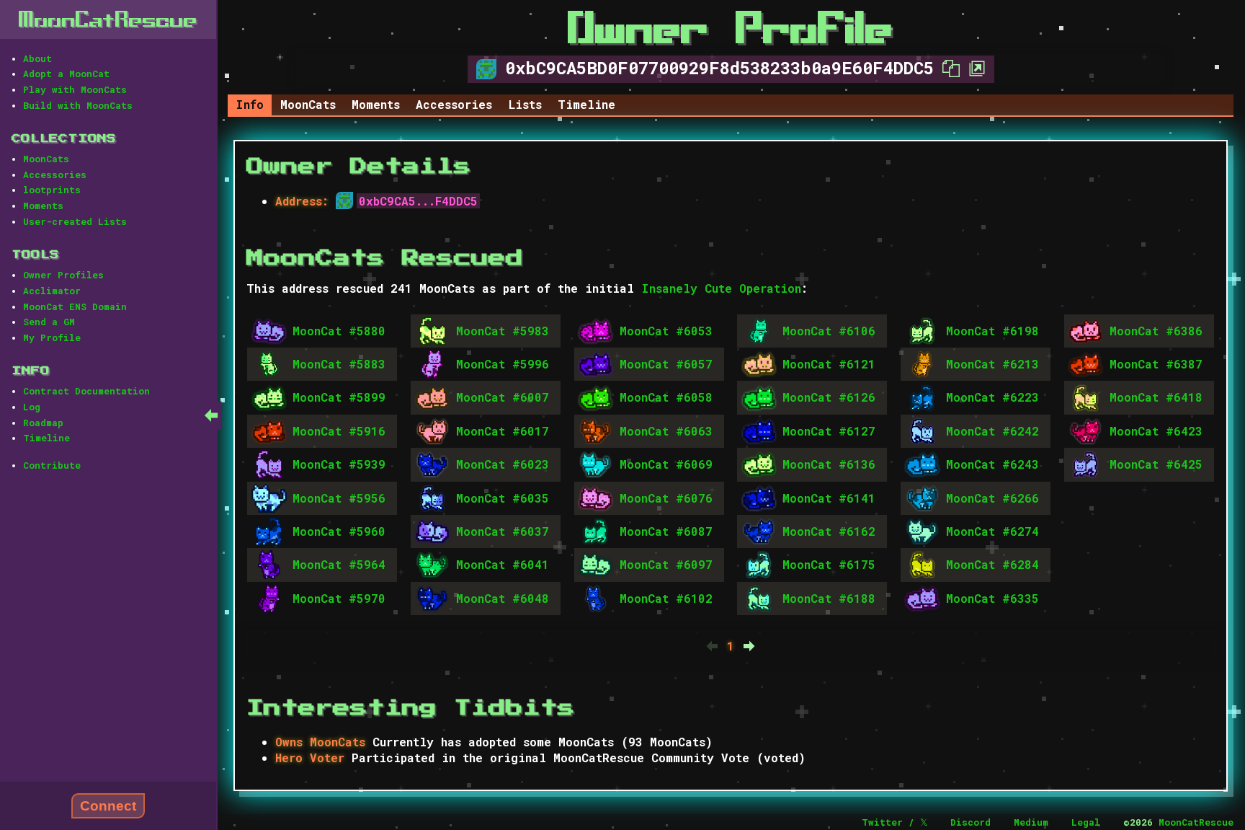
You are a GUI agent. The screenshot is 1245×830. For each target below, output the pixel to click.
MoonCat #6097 (666, 564)
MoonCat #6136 (828, 464)
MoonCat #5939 (339, 464)
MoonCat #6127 (828, 430)
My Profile (52, 337)
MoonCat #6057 (666, 363)
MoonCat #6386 (1156, 330)
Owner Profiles (63, 275)
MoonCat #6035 (502, 497)
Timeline (46, 437)
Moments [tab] (376, 104)
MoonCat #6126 (828, 397)
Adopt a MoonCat (66, 73)
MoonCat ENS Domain (75, 306)
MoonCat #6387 (1156, 363)
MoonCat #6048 (502, 598)
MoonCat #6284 (992, 564)
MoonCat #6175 (828, 564)
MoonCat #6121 (828, 363)
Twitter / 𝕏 (894, 822)
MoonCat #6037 (502, 531)
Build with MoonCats (78, 105)
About (37, 58)
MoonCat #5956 (339, 497)
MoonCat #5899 (339, 397)
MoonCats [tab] (308, 104)
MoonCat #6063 (666, 430)
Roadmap (43, 422)
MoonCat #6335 (992, 598)
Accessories (54, 174)
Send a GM (49, 321)
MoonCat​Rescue (108, 19)
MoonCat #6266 (992, 497)
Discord (970, 822)
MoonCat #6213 (992, 363)
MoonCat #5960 (339, 531)
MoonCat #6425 (1156, 464)
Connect (108, 805)
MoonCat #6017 (502, 430)
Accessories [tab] (454, 104)
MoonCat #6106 (828, 330)
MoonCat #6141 (828, 497)
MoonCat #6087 (666, 531)
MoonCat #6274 (992, 531)
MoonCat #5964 (339, 564)
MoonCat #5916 (339, 430)
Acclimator (52, 290)
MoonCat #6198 (992, 330)
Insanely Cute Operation (721, 288)
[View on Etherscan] (973, 67)
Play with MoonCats (75, 89)
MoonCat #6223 (992, 397)
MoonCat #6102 (666, 598)
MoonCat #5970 (339, 598)
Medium (1031, 822)
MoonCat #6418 (1156, 397)
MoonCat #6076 (666, 497)
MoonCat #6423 (1156, 430)
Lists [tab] (525, 104)
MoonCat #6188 (828, 598)
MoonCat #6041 (502, 564)
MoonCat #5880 (339, 330)
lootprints (52, 189)
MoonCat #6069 (666, 464)
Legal (1085, 822)
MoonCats (46, 158)
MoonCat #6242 (992, 430)
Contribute (52, 465)
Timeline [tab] (586, 104)
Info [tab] (250, 104)
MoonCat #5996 (502, 363)
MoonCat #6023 (502, 464)
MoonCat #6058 (666, 397)
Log (31, 406)
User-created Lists (75, 221)
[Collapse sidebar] (211, 415)
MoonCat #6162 (828, 531)
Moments (43, 205)
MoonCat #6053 (666, 330)
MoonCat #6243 (992, 464)
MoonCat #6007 (502, 397)
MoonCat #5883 (339, 363)
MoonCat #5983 (502, 330)
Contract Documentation (86, 391)
